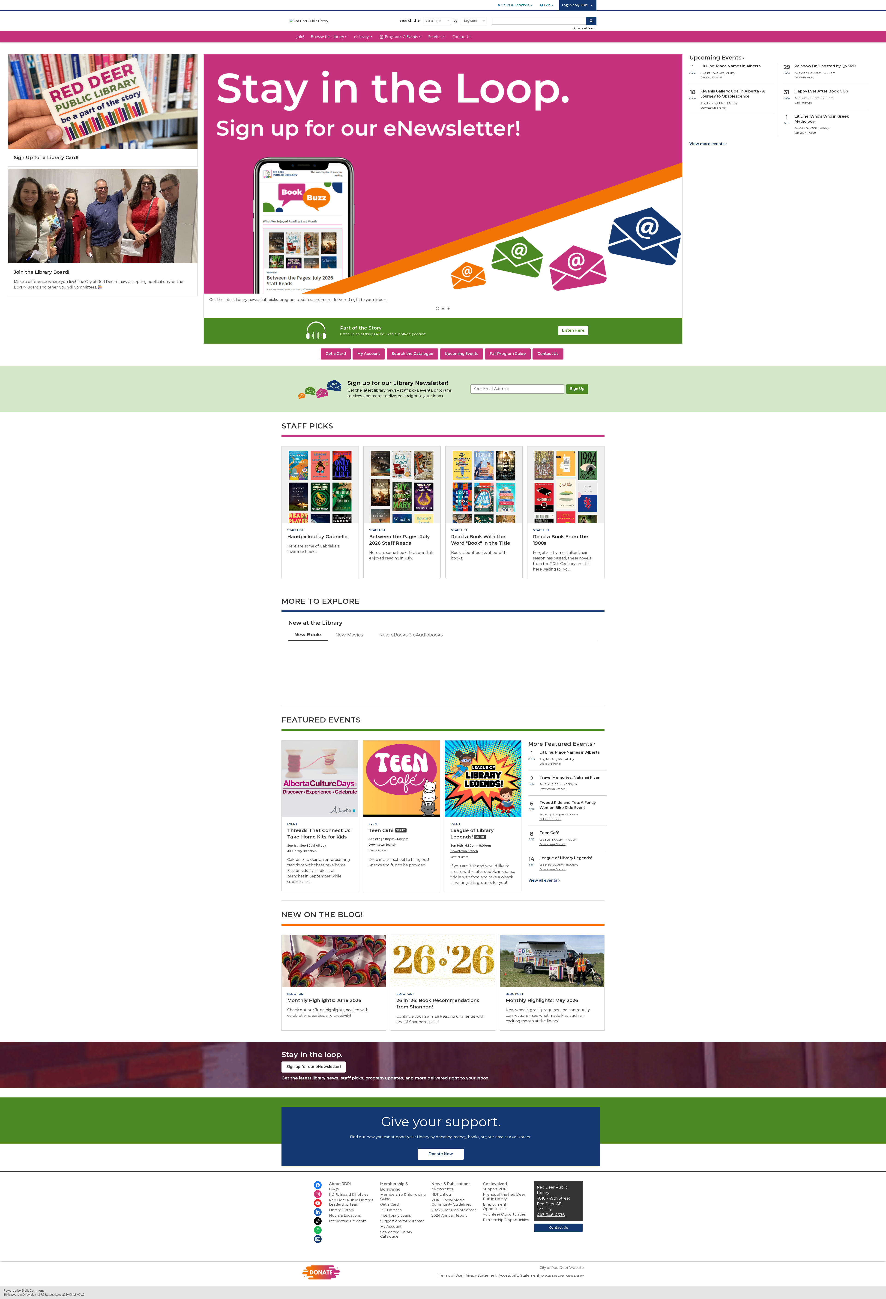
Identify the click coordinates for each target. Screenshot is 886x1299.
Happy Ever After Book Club (821, 91)
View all (542, 880)
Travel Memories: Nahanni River (569, 777)
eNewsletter (442, 1189)
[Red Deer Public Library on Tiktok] (318, 1221)
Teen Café (549, 833)
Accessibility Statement (519, 1275)
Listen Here (573, 330)
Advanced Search (585, 28)
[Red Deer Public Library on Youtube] (318, 1203)
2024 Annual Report (449, 1215)
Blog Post (296, 994)
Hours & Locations (345, 1215)
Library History (341, 1210)
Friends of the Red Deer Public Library (504, 1196)
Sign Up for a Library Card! (46, 157)
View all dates (377, 850)
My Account (390, 1226)
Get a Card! (389, 1204)
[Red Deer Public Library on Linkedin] (318, 1212)
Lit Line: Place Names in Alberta (730, 66)
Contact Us (461, 36)
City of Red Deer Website (562, 1267)
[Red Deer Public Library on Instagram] (318, 1194)
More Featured (560, 743)
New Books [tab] (308, 634)
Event (292, 824)
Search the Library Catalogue (396, 1234)
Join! (300, 36)
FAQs (333, 1189)
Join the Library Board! (41, 272)
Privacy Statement (480, 1275)
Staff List (295, 530)
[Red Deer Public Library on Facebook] (318, 1185)
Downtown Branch (382, 844)
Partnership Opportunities (506, 1220)
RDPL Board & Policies (348, 1194)
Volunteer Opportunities (504, 1214)
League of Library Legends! (565, 858)
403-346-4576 (551, 1215)
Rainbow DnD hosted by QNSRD (825, 66)
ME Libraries (390, 1210)
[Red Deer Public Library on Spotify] (318, 1230)
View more (706, 144)
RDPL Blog (441, 1194)
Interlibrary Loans (395, 1215)
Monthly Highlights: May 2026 (542, 1000)
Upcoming (715, 57)
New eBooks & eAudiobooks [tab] (411, 635)
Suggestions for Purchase (402, 1221)
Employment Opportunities (495, 1206)
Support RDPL (496, 1189)
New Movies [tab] (349, 635)
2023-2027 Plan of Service (454, 1210)
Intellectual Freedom (348, 1221)
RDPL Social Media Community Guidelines (451, 1202)
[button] (515, 5)
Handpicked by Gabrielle (317, 536)
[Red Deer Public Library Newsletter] (318, 1239)
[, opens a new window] (321, 1278)
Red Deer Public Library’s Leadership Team (351, 1202)
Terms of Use (450, 1275)
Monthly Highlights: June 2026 (324, 1000)
